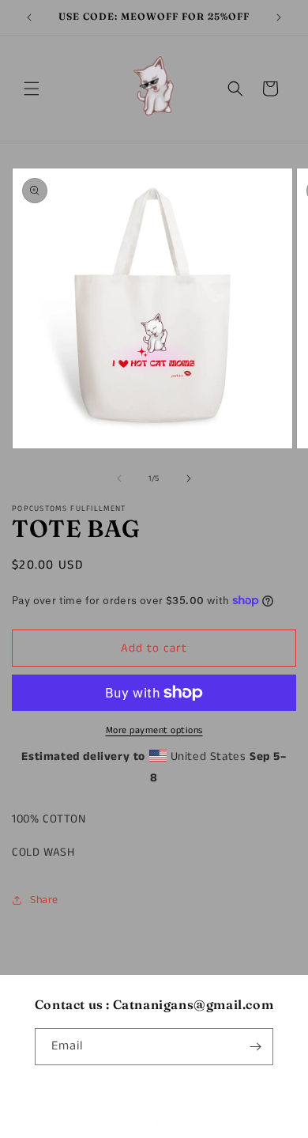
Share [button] (44, 900)
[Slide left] (119, 478)
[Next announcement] (278, 17)
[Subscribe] (255, 1046)
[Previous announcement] (29, 17)
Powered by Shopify (198, 1124)
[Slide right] (188, 478)
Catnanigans (128, 1124)
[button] (31, 88)
